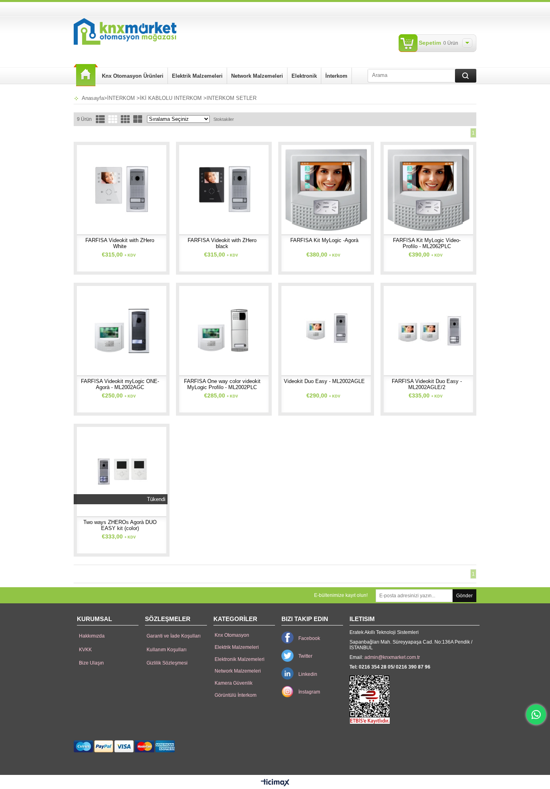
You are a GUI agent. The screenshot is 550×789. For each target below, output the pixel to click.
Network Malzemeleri (257, 76)
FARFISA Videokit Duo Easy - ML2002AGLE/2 (427, 384)
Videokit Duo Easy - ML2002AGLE (324, 381)
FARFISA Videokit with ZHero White (119, 243)
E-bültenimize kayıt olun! (341, 595)
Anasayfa (86, 75)
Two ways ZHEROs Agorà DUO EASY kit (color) (120, 525)
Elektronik (304, 76)
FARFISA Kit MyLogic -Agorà (324, 240)
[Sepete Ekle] (90, 187)
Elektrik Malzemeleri (197, 76)
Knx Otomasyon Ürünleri (132, 76)
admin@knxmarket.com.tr (392, 657)
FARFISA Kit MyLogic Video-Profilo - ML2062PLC (427, 243)
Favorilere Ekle (145, 187)
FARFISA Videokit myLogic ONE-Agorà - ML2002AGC (120, 384)
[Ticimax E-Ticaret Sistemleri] (275, 783)
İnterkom (336, 76)
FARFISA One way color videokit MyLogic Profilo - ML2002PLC (222, 384)
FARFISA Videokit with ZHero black (222, 243)
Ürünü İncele (117, 187)
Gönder (464, 595)
